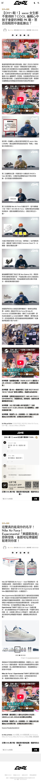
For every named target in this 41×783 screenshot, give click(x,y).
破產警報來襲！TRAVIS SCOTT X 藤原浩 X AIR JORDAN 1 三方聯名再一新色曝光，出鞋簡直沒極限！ (20, 383)
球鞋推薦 (36, 737)
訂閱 (35, 499)
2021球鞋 (16, 735)
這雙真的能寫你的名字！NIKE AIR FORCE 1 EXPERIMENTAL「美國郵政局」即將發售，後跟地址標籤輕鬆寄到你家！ (20, 398)
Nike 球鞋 (28, 737)
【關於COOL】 (7, 775)
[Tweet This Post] (16, 35)
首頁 (3, 9)
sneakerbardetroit (33, 658)
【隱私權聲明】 (33, 775)
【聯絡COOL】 (16, 775)
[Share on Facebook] (12, 35)
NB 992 (24, 423)
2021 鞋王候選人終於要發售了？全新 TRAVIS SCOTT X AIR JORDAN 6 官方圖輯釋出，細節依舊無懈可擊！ (20, 407)
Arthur (12, 30)
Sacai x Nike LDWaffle (17, 425)
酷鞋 (7, 9)
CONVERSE (17, 423)
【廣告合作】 (24, 775)
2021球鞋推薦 (24, 735)
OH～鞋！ (5, 425)
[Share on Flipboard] (20, 35)
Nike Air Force (33, 423)
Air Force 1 (34, 735)
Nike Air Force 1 (19, 737)
